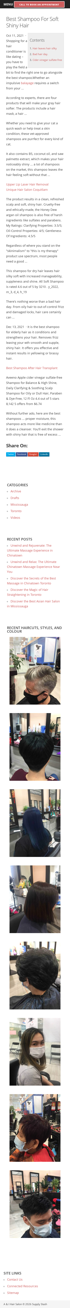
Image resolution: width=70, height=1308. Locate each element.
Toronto (16, 511)
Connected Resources (22, 1286)
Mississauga (19, 504)
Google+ (33, 454)
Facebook (21, 454)
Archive (16, 491)
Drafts (15, 498)
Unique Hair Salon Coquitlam (27, 190)
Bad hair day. (40, 54)
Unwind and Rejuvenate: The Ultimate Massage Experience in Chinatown (30, 550)
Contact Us (15, 1279)
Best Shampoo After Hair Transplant (31, 368)
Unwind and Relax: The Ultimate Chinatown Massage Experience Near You (33, 567)
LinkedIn (44, 454)
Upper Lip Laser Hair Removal (27, 184)
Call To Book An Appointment (39, 4)
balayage (27, 83)
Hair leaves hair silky (45, 48)
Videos (15, 518)
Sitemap (13, 1293)
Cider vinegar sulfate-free (47, 60)
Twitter (10, 454)
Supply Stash (39, 1304)
